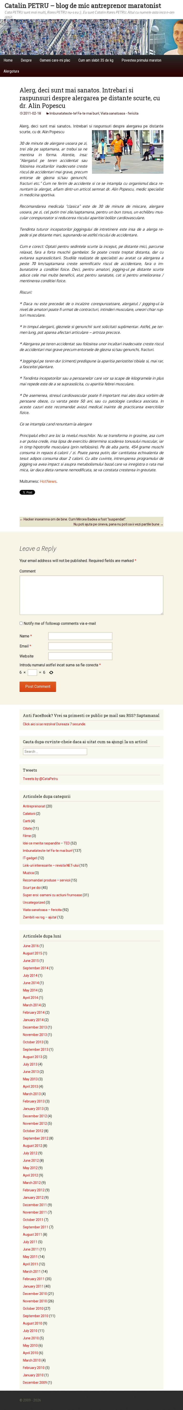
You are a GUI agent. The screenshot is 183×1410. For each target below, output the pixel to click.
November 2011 (35, 1212)
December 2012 (35, 1116)
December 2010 (35, 1294)
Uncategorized (34, 902)
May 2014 (30, 990)
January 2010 (33, 1375)
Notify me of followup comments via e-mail (60, 623)
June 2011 (31, 1249)
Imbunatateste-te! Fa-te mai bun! (74, 113)
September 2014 (35, 968)
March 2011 (32, 1271)
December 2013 (35, 1027)
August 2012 (32, 1146)
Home (8, 60)
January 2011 (33, 1286)
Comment (28, 571)
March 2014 (32, 1005)
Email (25, 646)
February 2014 (34, 1012)
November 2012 (35, 1123)
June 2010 (31, 1338)
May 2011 (30, 1257)
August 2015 (32, 953)
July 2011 (30, 1242)
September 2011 (35, 1227)
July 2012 (30, 1153)
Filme (27, 836)
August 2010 (32, 1323)
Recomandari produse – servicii (46, 880)
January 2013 (33, 1109)
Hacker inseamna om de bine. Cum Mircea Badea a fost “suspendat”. (73, 519)
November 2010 (35, 1301)
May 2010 (30, 1345)
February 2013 (34, 1101)
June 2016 (31, 946)
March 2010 (32, 1360)
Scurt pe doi (32, 888)
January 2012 (33, 1197)
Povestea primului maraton (141, 60)
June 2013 (31, 1072)
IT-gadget (30, 858)
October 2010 (33, 1308)
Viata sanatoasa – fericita (42, 910)
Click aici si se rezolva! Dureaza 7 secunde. (54, 724)
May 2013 (30, 1079)
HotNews (48, 481)
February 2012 (34, 1190)
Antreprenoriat (34, 806)
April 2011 (30, 1264)
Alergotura (11, 71)
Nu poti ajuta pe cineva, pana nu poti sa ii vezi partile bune (118, 524)
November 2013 (35, 1035)
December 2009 (35, 1382)
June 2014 (31, 983)
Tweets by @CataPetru (40, 779)
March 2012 (32, 1183)
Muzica (28, 873)
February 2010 (34, 1368)
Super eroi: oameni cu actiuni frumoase (52, 895)
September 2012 (35, 1138)
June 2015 (31, 961)
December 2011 (35, 1205)
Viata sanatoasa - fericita (119, 113)
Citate (27, 828)
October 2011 (33, 1220)
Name (26, 636)
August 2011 (32, 1234)
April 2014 (30, 998)
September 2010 (35, 1316)
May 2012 (30, 1168)
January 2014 (33, 1020)
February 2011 (34, 1279)
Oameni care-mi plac (55, 60)
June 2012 (31, 1160)
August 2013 (32, 1057)
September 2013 (35, 1049)
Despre (26, 60)
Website (27, 656)
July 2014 (30, 975)
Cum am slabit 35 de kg (95, 60)
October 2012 (33, 1131)
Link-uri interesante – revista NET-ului (51, 865)
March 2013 (32, 1094)
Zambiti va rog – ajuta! (39, 917)
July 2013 (30, 1064)
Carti (26, 821)
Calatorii (29, 814)
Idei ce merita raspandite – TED (46, 843)
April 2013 (30, 1086)
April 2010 (30, 1353)
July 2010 (30, 1331)
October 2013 (33, 1042)
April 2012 (30, 1175)
